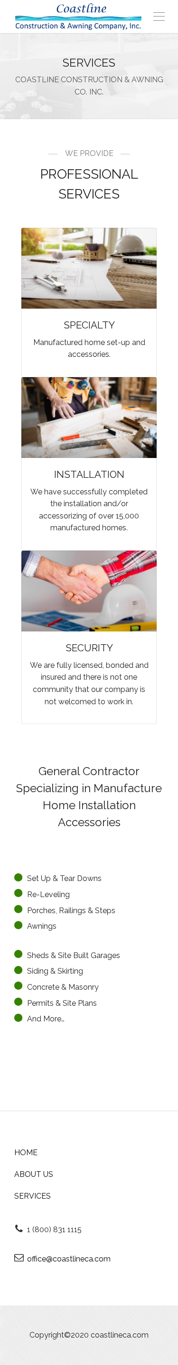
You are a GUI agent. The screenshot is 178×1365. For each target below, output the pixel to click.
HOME (25, 1152)
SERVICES (32, 1196)
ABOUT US (33, 1174)
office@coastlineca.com (69, 1258)
